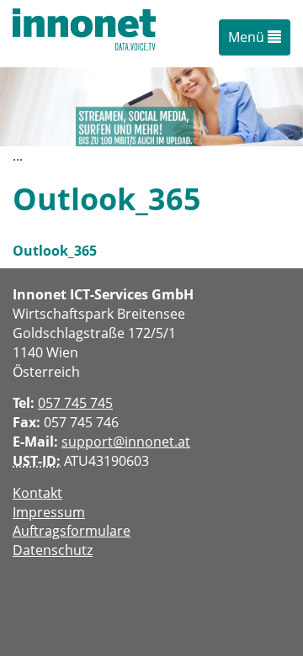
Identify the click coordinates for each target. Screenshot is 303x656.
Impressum (49, 512)
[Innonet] (84, 33)
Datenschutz (53, 550)
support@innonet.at (125, 441)
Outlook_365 (55, 250)
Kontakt (37, 493)
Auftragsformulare (71, 530)
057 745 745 (75, 403)
